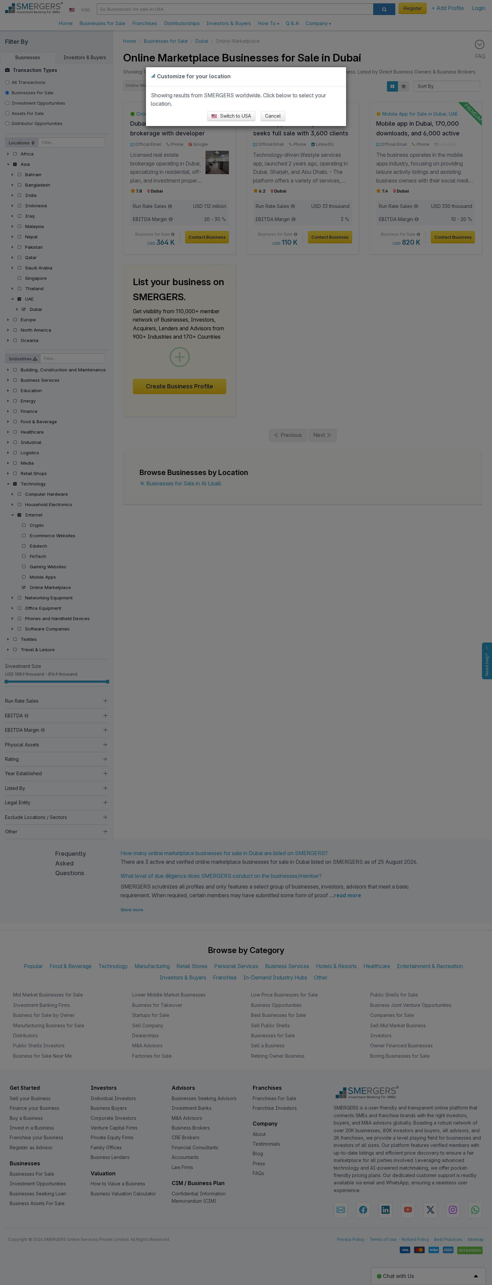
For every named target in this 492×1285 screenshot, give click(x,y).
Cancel (273, 116)
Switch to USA (235, 116)
